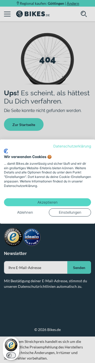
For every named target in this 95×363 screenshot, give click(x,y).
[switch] (11, 355)
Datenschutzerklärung (72, 146)
